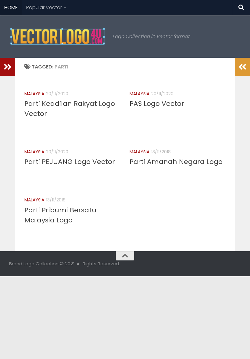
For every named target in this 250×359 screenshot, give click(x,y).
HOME (11, 7)
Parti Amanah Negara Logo (176, 161)
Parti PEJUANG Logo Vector (69, 161)
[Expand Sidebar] (7, 67)
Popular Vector (44, 7)
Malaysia (34, 94)
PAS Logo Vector (157, 103)
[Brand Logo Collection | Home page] (57, 36)
